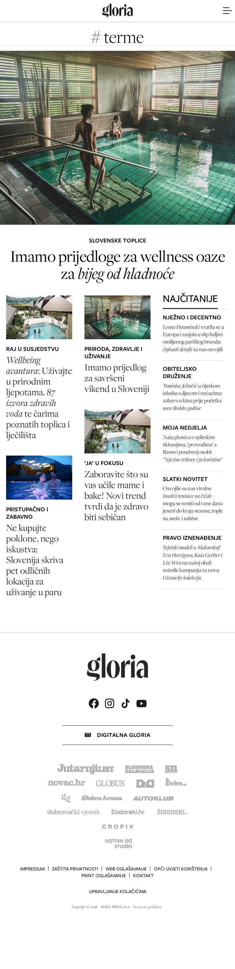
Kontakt (143, 875)
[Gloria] (117, 11)
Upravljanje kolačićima (117, 891)
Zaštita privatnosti (75, 869)
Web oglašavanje (126, 869)
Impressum (32, 869)
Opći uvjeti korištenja (180, 869)
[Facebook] (94, 703)
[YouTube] (141, 703)
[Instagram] (109, 703)
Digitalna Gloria (123, 735)
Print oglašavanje (103, 875)
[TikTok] (125, 703)
